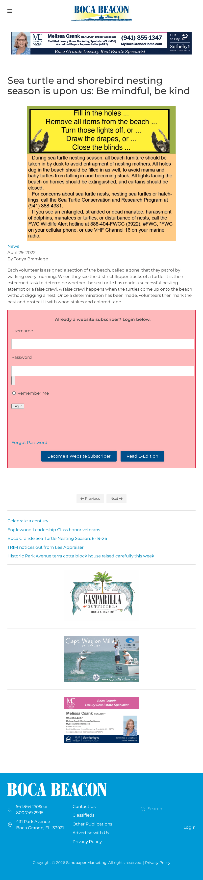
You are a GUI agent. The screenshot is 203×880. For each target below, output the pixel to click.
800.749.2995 (30, 812)
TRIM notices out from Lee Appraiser (45, 547)
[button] (9, 11)
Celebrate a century (27, 520)
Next (114, 498)
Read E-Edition (142, 456)
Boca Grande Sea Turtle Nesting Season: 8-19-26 (57, 538)
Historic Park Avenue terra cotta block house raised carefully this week (80, 555)
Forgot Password (29, 442)
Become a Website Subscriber (79, 456)
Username (22, 330)
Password (21, 357)
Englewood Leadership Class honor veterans (53, 529)
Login (189, 827)
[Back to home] (101, 11)
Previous (92, 498)
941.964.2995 (29, 806)
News (13, 246)
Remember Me (32, 393)
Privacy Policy (87, 841)
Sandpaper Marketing (86, 862)
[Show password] (13, 380)
